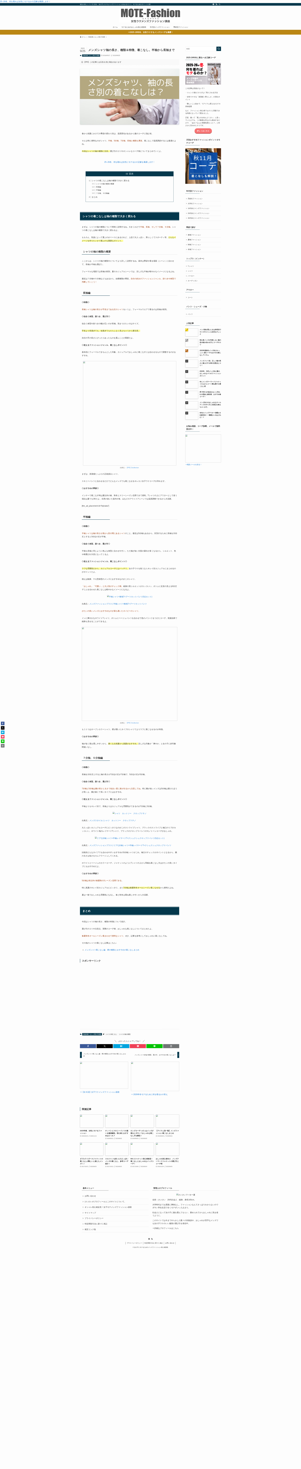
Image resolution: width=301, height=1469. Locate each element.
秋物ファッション (194, 245)
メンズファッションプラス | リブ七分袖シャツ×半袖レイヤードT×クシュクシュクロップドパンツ (130, 845)
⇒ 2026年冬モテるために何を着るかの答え (149, 1094)
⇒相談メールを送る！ (193, 464)
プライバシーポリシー (94, 1218)
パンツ (190, 314)
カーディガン (193, 281)
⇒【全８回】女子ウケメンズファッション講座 (99, 1092)
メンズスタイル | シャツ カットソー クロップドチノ (112, 820)
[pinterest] (213, 4)
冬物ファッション (194, 249)
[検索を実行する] (218, 49)
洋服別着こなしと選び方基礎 (91, 55)
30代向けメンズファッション (198, 218)
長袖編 (98, 187)
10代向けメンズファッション (198, 208)
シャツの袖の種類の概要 (105, 184)
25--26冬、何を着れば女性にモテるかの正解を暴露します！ (25, 1)
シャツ (190, 271)
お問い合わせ (90, 1196)
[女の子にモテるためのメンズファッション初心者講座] (150, 15)
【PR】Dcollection (132, 468)
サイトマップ (90, 1213)
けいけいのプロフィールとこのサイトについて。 (105, 1202)
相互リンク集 (90, 1229)
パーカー (191, 276)
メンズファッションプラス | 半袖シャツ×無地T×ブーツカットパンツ (118, 604)
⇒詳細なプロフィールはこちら (165, 1228)
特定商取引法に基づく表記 (96, 1224)
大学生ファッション (195, 203)
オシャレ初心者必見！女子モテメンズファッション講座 (108, 1207)
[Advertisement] (129, 995)
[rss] (216, 4)
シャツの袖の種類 (124, 1034)
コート (190, 297)
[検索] (219, 4)
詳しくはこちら (203, 131)
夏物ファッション (194, 240)
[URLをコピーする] (171, 1046)
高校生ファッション (195, 199)
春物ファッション (194, 235)
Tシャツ (191, 266)
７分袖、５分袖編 (102, 193)
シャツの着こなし (111, 1034)
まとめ (94, 197)
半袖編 (98, 190)
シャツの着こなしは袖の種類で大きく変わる (110, 181)
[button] (88, 1046)
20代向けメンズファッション (198, 213)
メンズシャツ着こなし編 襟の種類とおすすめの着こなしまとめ (112, 950)
